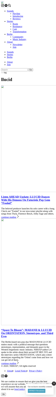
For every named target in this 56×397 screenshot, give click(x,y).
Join (14, 47)
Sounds (10, 11)
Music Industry (19, 39)
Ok (3, 394)
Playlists (16, 13)
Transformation (19, 31)
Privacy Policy (35, 371)
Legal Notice (21, 371)
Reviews (17, 18)
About (10, 42)
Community (18, 37)
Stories (10, 21)
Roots (15, 24)
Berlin (9, 34)
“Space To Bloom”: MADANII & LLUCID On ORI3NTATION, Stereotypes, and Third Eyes (27, 333)
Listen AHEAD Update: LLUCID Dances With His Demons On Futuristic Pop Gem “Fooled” (25, 200)
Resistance (17, 26)
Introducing (18, 16)
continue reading (8, 217)
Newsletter (17, 44)
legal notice (19, 389)
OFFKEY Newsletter (36, 391)
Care (15, 29)
